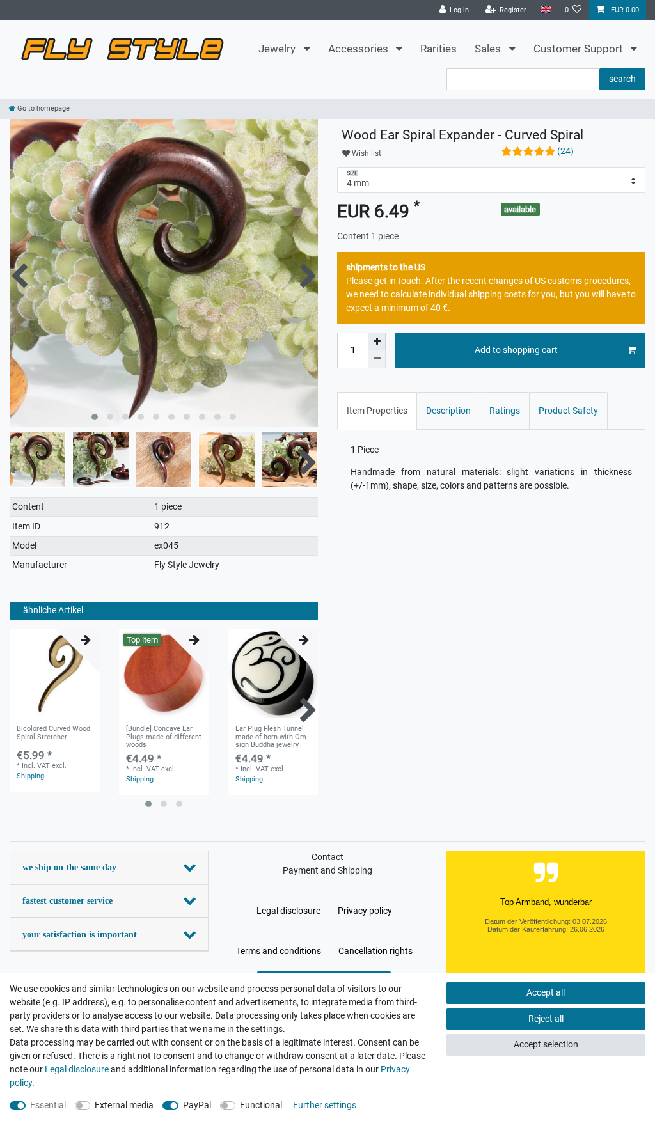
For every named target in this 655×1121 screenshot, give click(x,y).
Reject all (546, 1019)
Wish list (365, 153)
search (622, 79)
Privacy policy (365, 910)
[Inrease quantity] (377, 341)
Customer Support (579, 48)
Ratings (504, 410)
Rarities (438, 48)
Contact (327, 857)
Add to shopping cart (516, 350)
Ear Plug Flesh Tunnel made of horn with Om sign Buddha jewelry (270, 737)
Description (448, 410)
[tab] (377, 411)
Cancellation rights (375, 951)
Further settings (324, 1105)
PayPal (197, 1105)
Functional (261, 1105)
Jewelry (278, 48)
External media (124, 1105)
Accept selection (546, 1044)
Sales (489, 48)
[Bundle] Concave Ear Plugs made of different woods (163, 737)
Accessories (359, 48)
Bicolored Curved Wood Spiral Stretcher (53, 733)
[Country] (545, 10)
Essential (48, 1105)
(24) (565, 151)
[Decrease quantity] (377, 359)
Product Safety (568, 410)
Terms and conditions (278, 951)
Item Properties (377, 410)
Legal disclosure (288, 910)
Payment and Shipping (327, 870)
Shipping (30, 776)
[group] (55, 674)
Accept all (545, 992)
